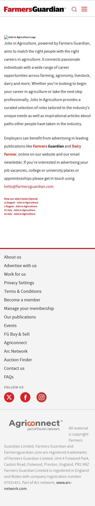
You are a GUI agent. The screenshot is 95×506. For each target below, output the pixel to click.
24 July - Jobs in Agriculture (19, 213)
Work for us (15, 274)
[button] (74, 9)
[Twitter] (9, 397)
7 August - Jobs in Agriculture (20, 206)
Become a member (22, 300)
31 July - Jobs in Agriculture (19, 210)
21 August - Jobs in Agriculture (21, 202)
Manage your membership (29, 308)
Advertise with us (20, 266)
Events (10, 326)
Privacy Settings (19, 283)
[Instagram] (41, 397)
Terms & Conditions (23, 291)
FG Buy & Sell (17, 334)
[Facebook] (25, 397)
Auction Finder (18, 360)
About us (12, 257)
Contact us (14, 368)
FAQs (9, 377)
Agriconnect (15, 343)
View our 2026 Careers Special (20, 198)
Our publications (20, 317)
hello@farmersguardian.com (28, 186)
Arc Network (16, 351)
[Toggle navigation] (82, 9)
